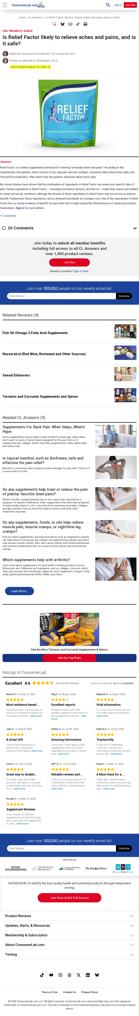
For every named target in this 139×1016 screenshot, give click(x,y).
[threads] (69, 974)
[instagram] (60, 974)
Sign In (118, 5)
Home (22, 17)
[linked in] (88, 974)
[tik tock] (42, 974)
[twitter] (79, 974)
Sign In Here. (81, 271)
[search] (108, 5)
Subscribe (124, 296)
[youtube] (51, 974)
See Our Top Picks (69, 657)
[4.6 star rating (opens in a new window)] (43, 683)
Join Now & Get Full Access (69, 898)
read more (36, 715)
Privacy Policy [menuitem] (89, 992)
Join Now (130, 5)
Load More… (19, 591)
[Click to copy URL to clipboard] (77, 24)
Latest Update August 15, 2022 (30, 67)
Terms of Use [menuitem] (50, 992)
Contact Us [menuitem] (69, 992)
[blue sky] (97, 974)
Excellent (13, 683)
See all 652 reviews (67, 683)
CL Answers (35, 17)
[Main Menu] (5, 5)
